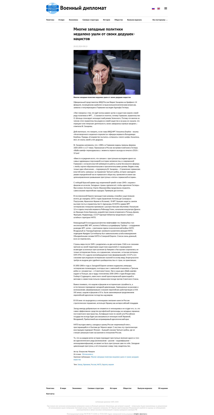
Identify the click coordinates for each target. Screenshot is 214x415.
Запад (80, 364)
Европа (105, 364)
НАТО (99, 364)
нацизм (111, 364)
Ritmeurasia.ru (87, 354)
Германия (86, 364)
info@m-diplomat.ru (140, 414)
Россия (93, 364)
